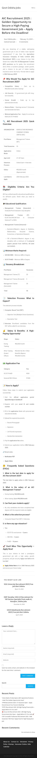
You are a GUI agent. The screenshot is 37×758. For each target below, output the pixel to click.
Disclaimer (23, 742)
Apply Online (9, 461)
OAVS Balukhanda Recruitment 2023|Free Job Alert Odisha (18, 611)
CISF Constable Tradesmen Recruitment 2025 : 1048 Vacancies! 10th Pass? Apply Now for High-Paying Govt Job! (18, 719)
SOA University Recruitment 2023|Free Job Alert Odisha (18, 585)
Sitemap (11, 744)
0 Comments (23, 42)
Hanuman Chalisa (21, 744)
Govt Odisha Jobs (11, 7)
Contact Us (15, 742)
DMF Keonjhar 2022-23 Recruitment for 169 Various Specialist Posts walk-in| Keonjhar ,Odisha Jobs (18, 599)
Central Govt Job (9, 42)
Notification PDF (10, 456)
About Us (6, 742)
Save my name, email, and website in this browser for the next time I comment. (18, 669)
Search (4, 683)
